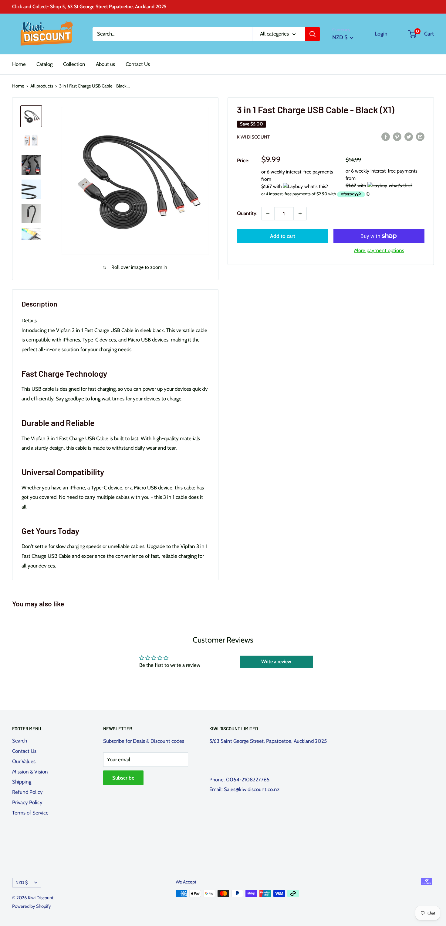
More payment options (379, 250)
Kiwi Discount (253, 137)
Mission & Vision (30, 772)
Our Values (23, 761)
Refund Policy (27, 792)
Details (29, 320)
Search (19, 741)
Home (19, 64)
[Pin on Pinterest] (397, 136)
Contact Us (138, 64)
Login (381, 33)
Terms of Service (30, 813)
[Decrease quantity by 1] (268, 213)
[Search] (312, 34)
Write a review (276, 661)
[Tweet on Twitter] (408, 136)
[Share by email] (420, 136)
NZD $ (21, 882)
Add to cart (282, 236)
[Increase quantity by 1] (300, 213)
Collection (74, 64)
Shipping (21, 782)
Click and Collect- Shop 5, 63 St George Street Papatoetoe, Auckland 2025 (89, 6)
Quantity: (247, 213)
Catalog (44, 64)
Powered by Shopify (31, 906)
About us (105, 64)
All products (41, 86)
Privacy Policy (27, 802)
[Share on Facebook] (385, 136)
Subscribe (123, 778)
